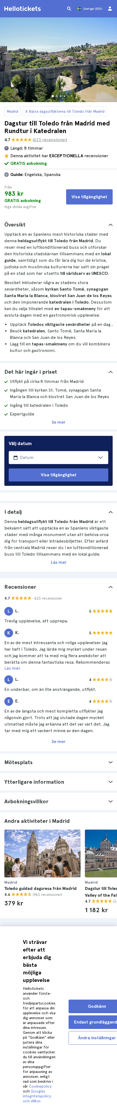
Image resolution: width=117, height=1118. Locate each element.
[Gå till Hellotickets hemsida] (23, 8)
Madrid (12, 111)
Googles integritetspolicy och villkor (37, 1096)
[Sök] (69, 9)
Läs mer (58, 562)
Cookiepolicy (40, 1086)
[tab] (58, 224)
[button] (58, 224)
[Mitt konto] (110, 9)
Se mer (58, 422)
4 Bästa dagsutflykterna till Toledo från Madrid (64, 111)
